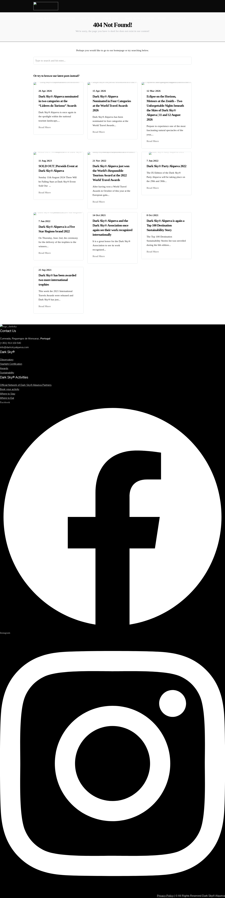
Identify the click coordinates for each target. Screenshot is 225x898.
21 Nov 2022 (99, 160)
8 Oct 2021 (152, 215)
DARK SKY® (43, 18)
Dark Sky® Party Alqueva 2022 (166, 166)
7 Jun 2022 (152, 160)
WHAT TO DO (87, 18)
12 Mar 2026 (154, 91)
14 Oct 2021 (99, 215)
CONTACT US (177, 18)
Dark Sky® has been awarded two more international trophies (57, 279)
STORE (162, 18)
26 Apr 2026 (45, 91)
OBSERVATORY (66, 18)
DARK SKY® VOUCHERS (139, 18)
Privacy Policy (165, 895)
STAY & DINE (110, 18)
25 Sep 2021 (45, 270)
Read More (45, 127)
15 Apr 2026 (99, 91)
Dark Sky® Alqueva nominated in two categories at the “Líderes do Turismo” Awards (58, 101)
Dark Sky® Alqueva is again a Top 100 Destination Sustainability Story (165, 225)
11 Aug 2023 (45, 160)
